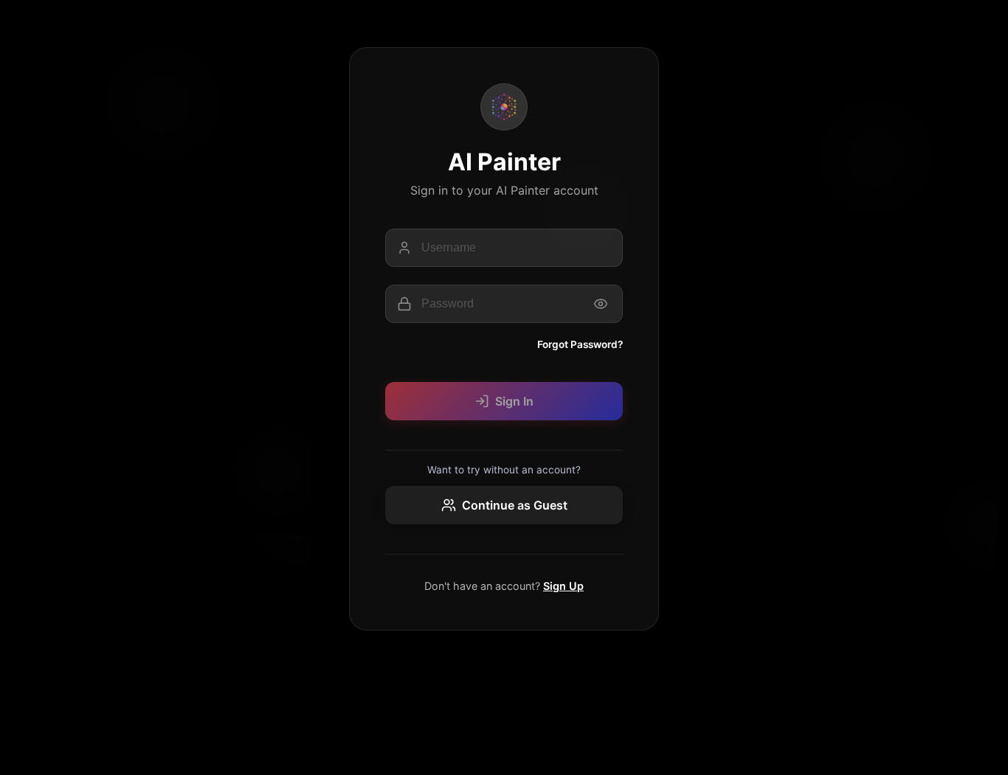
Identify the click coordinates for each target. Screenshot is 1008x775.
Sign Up (563, 586)
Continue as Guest (514, 505)
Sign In (514, 401)
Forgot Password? (580, 344)
